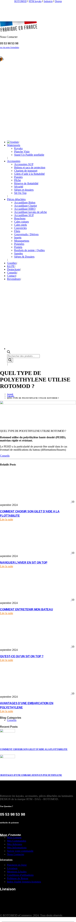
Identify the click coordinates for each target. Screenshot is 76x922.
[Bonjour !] (38, 53)
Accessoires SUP (23, 164)
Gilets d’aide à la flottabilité (29, 173)
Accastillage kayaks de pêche (30, 212)
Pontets (18, 247)
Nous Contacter (15, 854)
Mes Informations (17, 847)
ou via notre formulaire (9, 47)
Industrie (48, 1)
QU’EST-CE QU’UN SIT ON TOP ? (21, 656)
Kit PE (11, 266)
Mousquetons (21, 240)
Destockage (13, 269)
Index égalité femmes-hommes (24, 881)
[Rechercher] (10, 360)
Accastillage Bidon (24, 202)
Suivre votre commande (20, 850)
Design (58, 1)
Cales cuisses (21, 221)
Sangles (18, 253)
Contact (11, 275)
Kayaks (18, 148)
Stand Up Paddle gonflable (29, 154)
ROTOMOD (20, 1)
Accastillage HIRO (25, 208)
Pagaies (18, 177)
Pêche (17, 180)
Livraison (12, 868)
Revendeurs (13, 278)
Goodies (11, 263)
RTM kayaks (35, 1)
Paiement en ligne (17, 864)
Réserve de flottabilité (26, 183)
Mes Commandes (16, 840)
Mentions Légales (17, 871)
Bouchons (19, 218)
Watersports (13, 145)
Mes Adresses (14, 844)
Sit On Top (20, 192)
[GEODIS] (22, 899)
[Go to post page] (35, 501)
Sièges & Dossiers (24, 256)
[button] (2, 920)
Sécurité (18, 186)
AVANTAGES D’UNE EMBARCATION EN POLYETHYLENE (31, 775)
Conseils (12, 272)
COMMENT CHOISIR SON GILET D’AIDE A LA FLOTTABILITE (34, 749)
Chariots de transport (25, 170)
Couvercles (20, 227)
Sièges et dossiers (24, 189)
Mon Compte (14, 837)
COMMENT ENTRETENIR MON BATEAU (26, 609)
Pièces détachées (16, 199)
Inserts (17, 237)
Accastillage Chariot (25, 205)
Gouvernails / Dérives (26, 234)
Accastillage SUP (24, 215)
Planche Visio (22, 151)
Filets (17, 231)
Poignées (19, 243)
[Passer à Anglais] (13, 141)
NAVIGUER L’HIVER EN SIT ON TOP (23, 562)
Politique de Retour (17, 878)
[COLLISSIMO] (17, 912)
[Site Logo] (38, 19)
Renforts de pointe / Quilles (29, 250)
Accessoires (13, 161)
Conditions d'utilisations (20, 875)
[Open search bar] (8, 352)
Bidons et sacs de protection (29, 167)
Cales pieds (20, 224)
